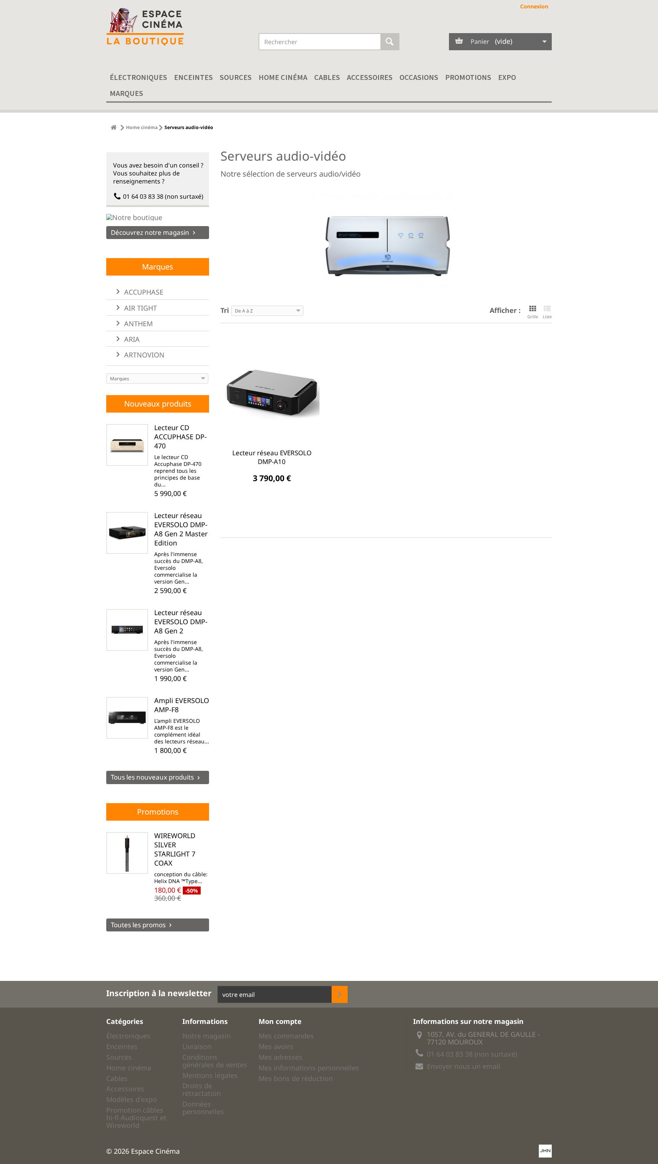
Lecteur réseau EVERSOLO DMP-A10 (271, 457)
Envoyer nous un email (463, 1066)
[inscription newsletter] (340, 994)
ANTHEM (137, 323)
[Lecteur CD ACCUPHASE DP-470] (127, 445)
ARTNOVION (143, 354)
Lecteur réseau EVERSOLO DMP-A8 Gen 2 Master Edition (181, 529)
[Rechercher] (389, 41)
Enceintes (193, 77)
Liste (547, 316)
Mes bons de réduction (296, 1078)
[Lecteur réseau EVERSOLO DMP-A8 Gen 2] (127, 630)
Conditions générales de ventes (214, 1060)
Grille (532, 316)
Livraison (196, 1046)
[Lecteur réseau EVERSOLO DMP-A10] (272, 392)
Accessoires (370, 77)
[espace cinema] (176, 27)
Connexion (534, 6)
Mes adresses (280, 1057)
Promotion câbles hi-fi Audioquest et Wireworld (136, 1117)
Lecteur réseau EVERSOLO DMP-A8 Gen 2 (181, 621)
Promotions (468, 77)
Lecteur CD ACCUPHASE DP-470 (180, 436)
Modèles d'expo (131, 1099)
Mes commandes (286, 1035)
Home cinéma (283, 77)
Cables (327, 77)
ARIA (131, 339)
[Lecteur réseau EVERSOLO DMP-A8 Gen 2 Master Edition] (127, 533)
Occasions (418, 77)
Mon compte (280, 1021)
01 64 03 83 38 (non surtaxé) (163, 196)
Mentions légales (210, 1075)
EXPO (507, 77)
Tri (224, 310)
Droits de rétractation (201, 1089)
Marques (126, 93)
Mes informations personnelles (309, 1067)
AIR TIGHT (139, 308)
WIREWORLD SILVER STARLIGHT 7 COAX (174, 849)
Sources (236, 77)
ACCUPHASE (142, 292)
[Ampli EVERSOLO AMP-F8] (127, 718)
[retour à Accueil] (113, 127)
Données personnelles (203, 1107)
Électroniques (138, 77)
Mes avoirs (276, 1046)
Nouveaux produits (158, 404)
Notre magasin (206, 1035)
